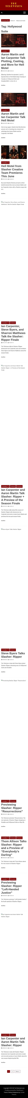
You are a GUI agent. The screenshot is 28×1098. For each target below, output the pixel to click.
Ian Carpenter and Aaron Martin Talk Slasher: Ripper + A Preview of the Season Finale (13, 496)
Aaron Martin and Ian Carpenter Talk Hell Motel (13, 117)
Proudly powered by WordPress (14, 1090)
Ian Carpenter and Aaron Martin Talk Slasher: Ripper (13, 1042)
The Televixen (14, 5)
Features (12, 323)
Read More (3, 85)
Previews (19, 486)
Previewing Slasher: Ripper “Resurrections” (12, 808)
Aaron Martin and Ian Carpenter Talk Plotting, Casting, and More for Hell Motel (13, 61)
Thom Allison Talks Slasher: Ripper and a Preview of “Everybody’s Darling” (14, 848)
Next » (17, 1071)
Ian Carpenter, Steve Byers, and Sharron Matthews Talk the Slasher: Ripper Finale (13, 333)
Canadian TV (5, 51)
